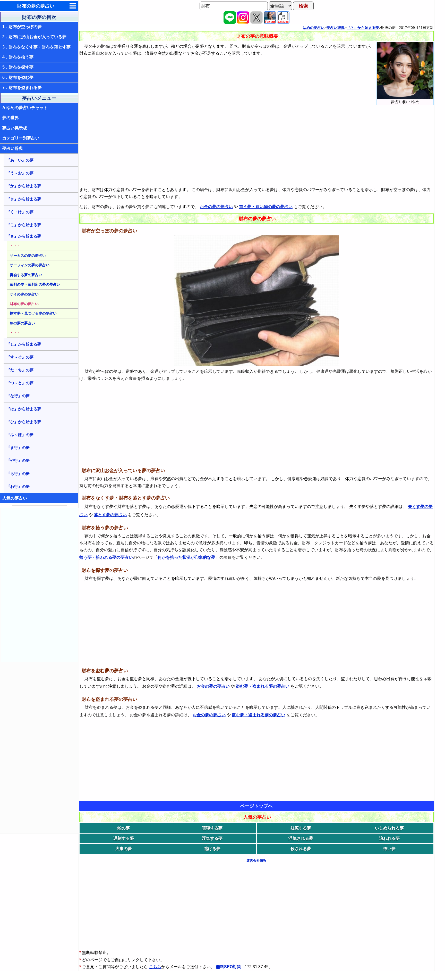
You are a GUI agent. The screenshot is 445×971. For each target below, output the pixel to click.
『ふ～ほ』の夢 (19, 434)
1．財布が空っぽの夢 (22, 26)
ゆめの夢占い (313, 28)
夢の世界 (10, 118)
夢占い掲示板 (14, 128)
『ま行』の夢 (18, 447)
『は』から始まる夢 (23, 409)
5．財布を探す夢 (17, 67)
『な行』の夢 (18, 395)
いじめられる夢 (389, 828)
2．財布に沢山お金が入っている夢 (34, 37)
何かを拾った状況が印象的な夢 (186, 557)
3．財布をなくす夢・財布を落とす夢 (36, 47)
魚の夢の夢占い (22, 323)
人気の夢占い (14, 498)
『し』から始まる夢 (23, 344)
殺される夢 (300, 848)
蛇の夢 (123, 828)
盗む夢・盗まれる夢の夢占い (262, 686)
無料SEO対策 (229, 967)
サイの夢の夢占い (24, 294)
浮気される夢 (300, 838)
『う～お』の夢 (19, 173)
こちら (155, 967)
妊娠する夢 (300, 828)
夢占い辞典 (12, 148)
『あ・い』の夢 (19, 160)
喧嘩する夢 (212, 828)
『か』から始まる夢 (23, 186)
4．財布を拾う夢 (17, 57)
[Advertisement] (39, 585)
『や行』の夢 (18, 460)
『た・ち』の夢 (19, 370)
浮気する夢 (212, 838)
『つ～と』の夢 (19, 383)
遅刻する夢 (123, 838)
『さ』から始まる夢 (23, 236)
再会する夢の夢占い (26, 275)
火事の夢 (123, 848)
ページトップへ (256, 806)
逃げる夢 (212, 848)
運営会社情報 (256, 860)
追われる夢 (389, 838)
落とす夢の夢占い (110, 515)
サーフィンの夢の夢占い (29, 265)
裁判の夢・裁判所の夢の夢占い (35, 284)
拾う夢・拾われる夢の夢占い (106, 557)
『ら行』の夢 (18, 473)
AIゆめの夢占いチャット (25, 107)
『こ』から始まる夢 (23, 225)
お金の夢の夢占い (216, 206)
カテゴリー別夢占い (20, 138)
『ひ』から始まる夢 (23, 421)
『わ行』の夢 (18, 486)
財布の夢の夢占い (35, 6)
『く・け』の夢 (19, 212)
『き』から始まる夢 (23, 199)
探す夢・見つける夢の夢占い (33, 313)
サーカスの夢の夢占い (28, 255)
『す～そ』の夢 (19, 357)
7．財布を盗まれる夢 (22, 87)
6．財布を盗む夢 (17, 77)
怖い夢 (389, 848)
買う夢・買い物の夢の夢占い (266, 206)
